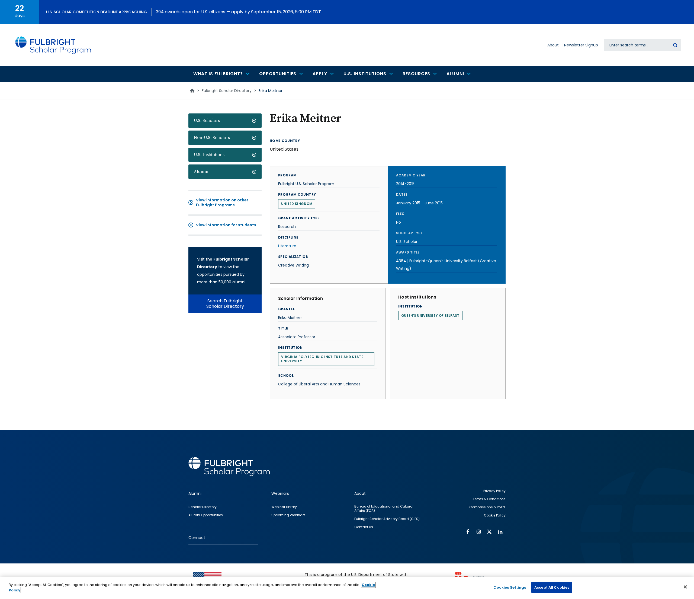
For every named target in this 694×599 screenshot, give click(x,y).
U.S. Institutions (209, 154)
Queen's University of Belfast (430, 315)
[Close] (685, 587)
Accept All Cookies (551, 587)
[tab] (225, 120)
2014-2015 (405, 183)
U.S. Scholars (207, 120)
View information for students (226, 225)
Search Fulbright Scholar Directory (225, 303)
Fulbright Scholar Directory (227, 90)
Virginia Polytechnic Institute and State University (322, 358)
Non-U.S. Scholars (212, 137)
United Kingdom (296, 203)
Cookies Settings (509, 587)
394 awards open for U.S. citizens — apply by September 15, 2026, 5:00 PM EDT (238, 12)
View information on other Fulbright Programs (222, 202)
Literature (287, 246)
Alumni (201, 171)
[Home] (53, 45)
